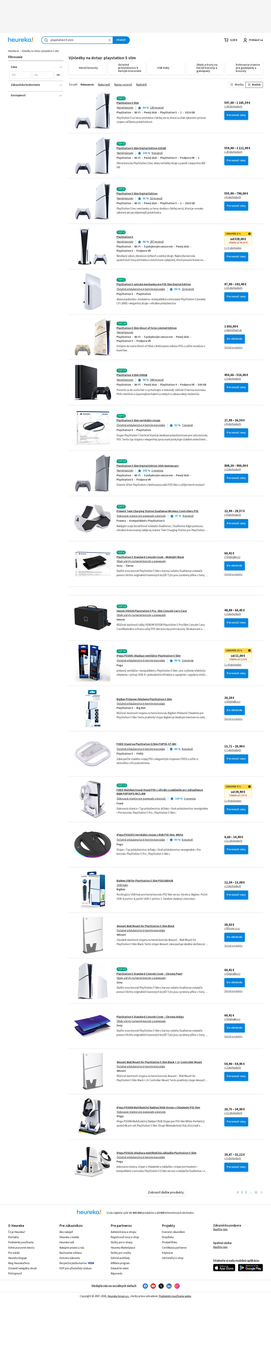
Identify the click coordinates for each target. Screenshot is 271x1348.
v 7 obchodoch (232, 750)
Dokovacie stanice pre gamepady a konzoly (141, 516)
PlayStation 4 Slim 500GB (132, 375)
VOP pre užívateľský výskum (75, 1268)
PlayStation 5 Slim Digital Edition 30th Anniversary (148, 466)
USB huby (122, 885)
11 (256, 1192)
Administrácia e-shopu (123, 1232)
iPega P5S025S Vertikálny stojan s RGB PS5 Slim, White (150, 835)
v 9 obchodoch (232, 515)
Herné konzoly (125, 108)
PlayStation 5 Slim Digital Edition (137, 194)
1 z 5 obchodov (232, 248)
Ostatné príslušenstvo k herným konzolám (141, 289)
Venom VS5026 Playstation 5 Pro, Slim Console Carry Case (152, 611)
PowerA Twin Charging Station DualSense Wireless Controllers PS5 (157, 511)
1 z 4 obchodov (232, 665)
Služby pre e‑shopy (122, 1242)
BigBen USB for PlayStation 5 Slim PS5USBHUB (145, 881)
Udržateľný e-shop (172, 1258)
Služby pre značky (121, 1253)
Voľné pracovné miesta (21, 1248)
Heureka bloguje (17, 1258)
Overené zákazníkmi (173, 1232)
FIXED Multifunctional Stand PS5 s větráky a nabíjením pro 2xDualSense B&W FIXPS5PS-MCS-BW (160, 792)
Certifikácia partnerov (174, 1248)
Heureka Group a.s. (118, 1296)
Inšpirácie (167, 1253)
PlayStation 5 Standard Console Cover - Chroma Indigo (150, 1017)
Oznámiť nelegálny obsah (22, 1268)
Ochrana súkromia (69, 1258)
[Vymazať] (109, 40)
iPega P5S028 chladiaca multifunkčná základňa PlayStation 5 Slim (156, 1153)
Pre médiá (14, 1253)
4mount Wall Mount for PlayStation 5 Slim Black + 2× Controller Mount (159, 1062)
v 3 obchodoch (232, 1158)
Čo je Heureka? (16, 1232)
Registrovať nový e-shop (125, 1237)
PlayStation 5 (125, 237)
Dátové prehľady (120, 1258)
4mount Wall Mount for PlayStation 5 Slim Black (145, 926)
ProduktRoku (169, 1242)
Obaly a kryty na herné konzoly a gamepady (141, 561)
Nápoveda (116, 1274)
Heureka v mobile (69, 1237)
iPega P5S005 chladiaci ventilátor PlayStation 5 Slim (148, 656)
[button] (20, 75)
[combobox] (77, 40)
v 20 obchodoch (233, 152)
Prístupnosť (15, 1274)
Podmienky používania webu (175, 1296)
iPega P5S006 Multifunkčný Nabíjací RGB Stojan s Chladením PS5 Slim (158, 1108)
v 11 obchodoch (233, 841)
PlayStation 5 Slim (128, 103)
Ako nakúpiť (66, 1232)
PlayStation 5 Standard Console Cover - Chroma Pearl (149, 974)
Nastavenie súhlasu (70, 1253)
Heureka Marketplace (123, 1248)
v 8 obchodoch (232, 424)
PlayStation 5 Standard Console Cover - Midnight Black (150, 557)
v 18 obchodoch (233, 107)
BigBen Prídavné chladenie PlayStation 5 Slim (144, 699)
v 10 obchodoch (233, 288)
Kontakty (13, 1237)
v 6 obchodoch (232, 197)
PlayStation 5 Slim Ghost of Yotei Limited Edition (147, 328)
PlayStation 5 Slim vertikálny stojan (138, 420)
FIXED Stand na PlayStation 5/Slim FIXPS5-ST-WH (146, 744)
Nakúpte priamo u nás (71, 1248)
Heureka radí (66, 1242)
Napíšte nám (220, 1229)
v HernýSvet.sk (233, 330)
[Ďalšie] (261, 1193)
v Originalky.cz (232, 557)
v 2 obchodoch (232, 379)
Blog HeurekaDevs (19, 1263)
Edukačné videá (119, 1268)
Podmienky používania (21, 1242)
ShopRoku (168, 1237)
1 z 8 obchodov (232, 801)
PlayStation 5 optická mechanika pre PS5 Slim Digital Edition (154, 284)
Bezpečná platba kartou (73, 1263)
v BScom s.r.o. (232, 929)
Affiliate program (120, 1263)
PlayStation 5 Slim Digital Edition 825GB (141, 148)
